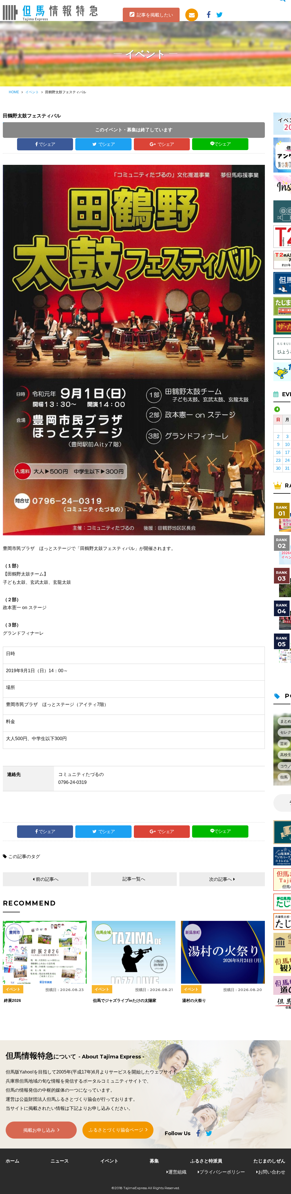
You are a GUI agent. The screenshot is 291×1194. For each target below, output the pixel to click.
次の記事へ (220, 879)
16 (278, 452)
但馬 (284, 777)
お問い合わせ (271, 1172)
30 (278, 468)
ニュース (60, 1160)
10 (287, 444)
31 (287, 468)
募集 (154, 1160)
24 (287, 460)
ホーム (12, 1160)
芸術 (284, 744)
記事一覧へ (133, 879)
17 (287, 452)
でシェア (47, 144)
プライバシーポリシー (222, 1172)
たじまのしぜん (269, 1160)
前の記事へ (47, 879)
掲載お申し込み (39, 1130)
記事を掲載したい (155, 15)
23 (278, 460)
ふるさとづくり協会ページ (116, 1129)
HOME (14, 92)
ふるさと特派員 (206, 1160)
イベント (32, 92)
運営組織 (177, 1172)
